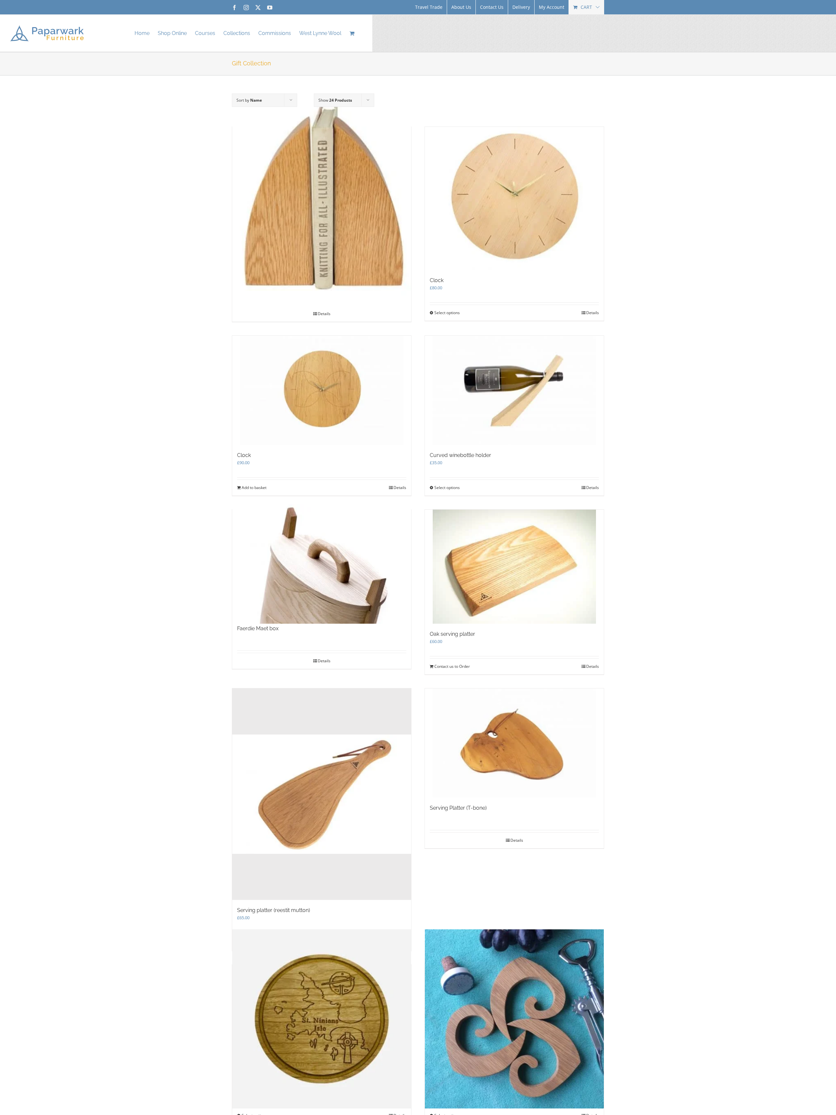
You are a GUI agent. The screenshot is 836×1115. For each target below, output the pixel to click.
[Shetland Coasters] (321, 1019)
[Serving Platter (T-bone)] (514, 743)
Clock (436, 280)
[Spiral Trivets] (514, 1019)
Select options (447, 312)
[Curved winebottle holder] (514, 390)
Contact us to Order (452, 666)
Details (592, 312)
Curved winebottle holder (460, 455)
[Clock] (514, 198)
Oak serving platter (452, 634)
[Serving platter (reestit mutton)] (321, 794)
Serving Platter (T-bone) (458, 808)
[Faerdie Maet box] (321, 564)
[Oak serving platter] (514, 567)
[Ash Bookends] (321, 199)
